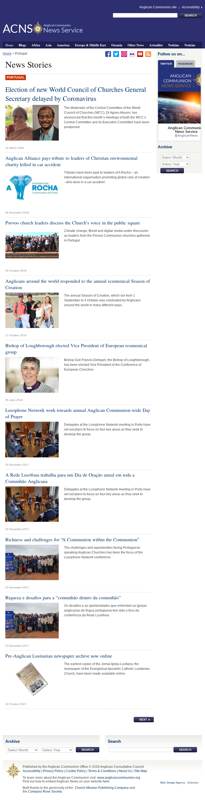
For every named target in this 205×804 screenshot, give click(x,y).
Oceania (116, 45)
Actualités (156, 45)
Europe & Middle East (90, 45)
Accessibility (191, 7)
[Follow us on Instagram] (124, 54)
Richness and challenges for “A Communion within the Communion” (72, 539)
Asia (48, 45)
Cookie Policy (76, 771)
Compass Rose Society (45, 791)
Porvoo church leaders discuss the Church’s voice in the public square (72, 222)
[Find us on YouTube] (140, 54)
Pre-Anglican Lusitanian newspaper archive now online (58, 656)
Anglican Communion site (158, 7)
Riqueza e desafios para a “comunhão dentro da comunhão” (63, 597)
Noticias (173, 45)
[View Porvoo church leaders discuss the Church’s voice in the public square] (32, 247)
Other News (136, 45)
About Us (125, 771)
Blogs (22, 45)
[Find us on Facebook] (108, 54)
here (106, 781)
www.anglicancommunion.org (118, 778)
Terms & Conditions (102, 771)
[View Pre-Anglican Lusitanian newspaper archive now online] (32, 680)
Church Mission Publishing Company (102, 788)
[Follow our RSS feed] (148, 54)
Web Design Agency (172, 782)
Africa (35, 45)
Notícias (189, 45)
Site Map (140, 771)
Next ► (145, 719)
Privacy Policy (53, 771)
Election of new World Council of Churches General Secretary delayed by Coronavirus (75, 94)
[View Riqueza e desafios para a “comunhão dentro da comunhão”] (32, 622)
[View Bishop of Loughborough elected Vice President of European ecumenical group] (32, 376)
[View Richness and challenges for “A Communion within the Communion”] (32, 564)
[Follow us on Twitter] (116, 54)
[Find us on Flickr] (132, 54)
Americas (63, 45)
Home (9, 45)
